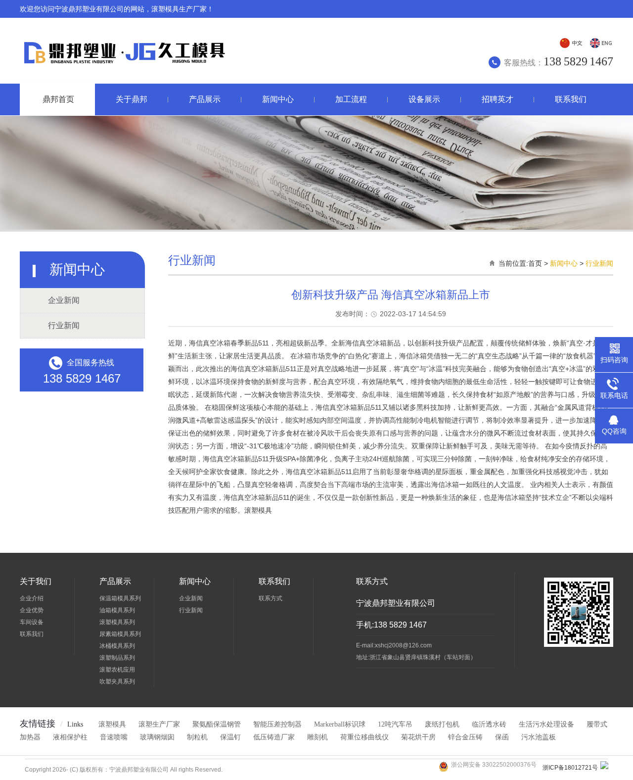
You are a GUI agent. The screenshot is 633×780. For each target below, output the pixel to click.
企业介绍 (32, 598)
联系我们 (32, 634)
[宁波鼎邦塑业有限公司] (123, 69)
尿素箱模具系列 (120, 634)
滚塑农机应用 (117, 669)
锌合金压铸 (465, 737)
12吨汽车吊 (395, 724)
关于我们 (35, 581)
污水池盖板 (538, 737)
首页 (535, 263)
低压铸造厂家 (274, 737)
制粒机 (197, 737)
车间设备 (32, 622)
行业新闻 (64, 325)
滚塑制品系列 (117, 657)
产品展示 (115, 581)
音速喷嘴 (114, 737)
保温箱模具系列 (120, 598)
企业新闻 (64, 300)
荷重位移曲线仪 (364, 737)
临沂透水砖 (489, 724)
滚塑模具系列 (117, 622)
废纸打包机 (442, 724)
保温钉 (230, 737)
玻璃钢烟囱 (157, 737)
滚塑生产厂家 (159, 724)
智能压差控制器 (277, 724)
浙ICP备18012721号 (570, 767)
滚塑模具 (112, 724)
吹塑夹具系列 (117, 681)
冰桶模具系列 (117, 645)
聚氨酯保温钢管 (216, 724)
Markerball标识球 (339, 724)
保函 (502, 737)
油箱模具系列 (117, 610)
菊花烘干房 (418, 737)
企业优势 (32, 610)
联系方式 (270, 598)
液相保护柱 (70, 737)
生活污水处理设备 (546, 724)
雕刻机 (317, 737)
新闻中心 (564, 263)
